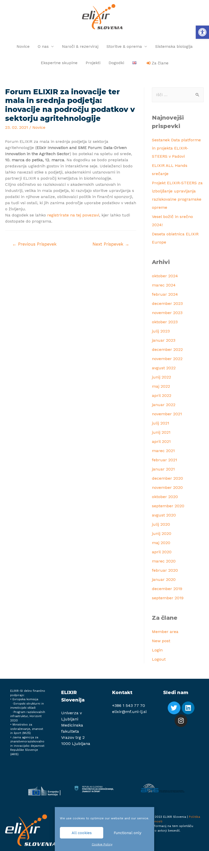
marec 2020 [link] (164, 561)
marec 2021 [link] (163, 450)
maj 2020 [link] (161, 542)
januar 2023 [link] (163, 340)
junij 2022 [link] (161, 377)
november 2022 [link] (167, 358)
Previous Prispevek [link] (34, 244)
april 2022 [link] (161, 395)
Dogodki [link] (116, 62)
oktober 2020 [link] (165, 496)
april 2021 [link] (161, 441)
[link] (202, 32)
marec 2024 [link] (164, 285)
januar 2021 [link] (163, 469)
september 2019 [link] (168, 597)
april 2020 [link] (162, 551)
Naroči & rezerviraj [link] (80, 46)
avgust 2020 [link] (164, 515)
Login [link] (157, 650)
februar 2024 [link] (165, 294)
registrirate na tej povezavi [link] (73, 215)
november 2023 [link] (167, 312)
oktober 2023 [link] (165, 321)
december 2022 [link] (167, 349)
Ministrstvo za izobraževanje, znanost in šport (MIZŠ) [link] (26, 729)
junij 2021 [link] (161, 432)
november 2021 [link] (167, 413)
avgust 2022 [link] (164, 367)
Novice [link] (23, 46)
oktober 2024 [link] (165, 275)
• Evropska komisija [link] (24, 699)
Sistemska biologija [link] (174, 46)
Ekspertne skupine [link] (59, 62)
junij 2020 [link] (161, 533)
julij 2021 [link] (160, 423)
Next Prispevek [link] (111, 244)
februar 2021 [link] (164, 459)
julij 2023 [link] (161, 331)
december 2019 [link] (167, 588)
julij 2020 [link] (161, 524)
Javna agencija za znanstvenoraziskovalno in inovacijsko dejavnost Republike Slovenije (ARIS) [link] (27, 746)
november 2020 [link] (167, 487)
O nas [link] (43, 46)
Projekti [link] (93, 62)
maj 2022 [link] (161, 386)
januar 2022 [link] (163, 404)
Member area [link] (165, 631)
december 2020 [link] (167, 478)
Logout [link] (159, 659)
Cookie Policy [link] (102, 844)
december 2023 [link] (167, 303)
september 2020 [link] (168, 505)
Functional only (127, 833)
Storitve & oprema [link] (124, 46)
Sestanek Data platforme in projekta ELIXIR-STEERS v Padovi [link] (176, 148)
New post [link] (161, 640)
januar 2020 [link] (164, 579)
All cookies (82, 833)
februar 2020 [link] (165, 570)
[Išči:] (178, 94)
